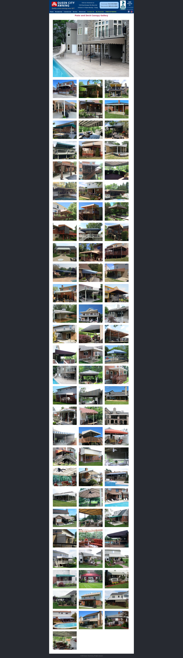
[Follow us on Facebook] (129, 12)
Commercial (67, 11)
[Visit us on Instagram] (132, 12)
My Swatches (100, 11)
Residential (58, 11)
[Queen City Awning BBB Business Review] (127, 9)
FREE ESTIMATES (111, 11)
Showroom (82, 11)
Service (75, 11)
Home (51, 11)
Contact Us (90, 11)
